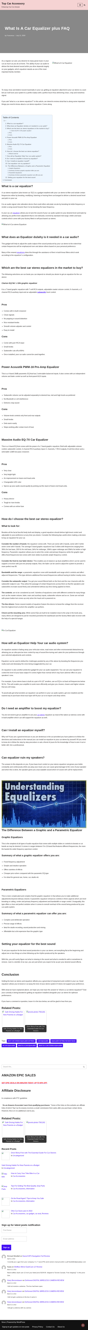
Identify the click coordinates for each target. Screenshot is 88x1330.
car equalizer (43, 1041)
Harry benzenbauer (14, 1291)
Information (30, 1189)
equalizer (16, 213)
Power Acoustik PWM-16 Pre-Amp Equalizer (22, 137)
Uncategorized (18, 1155)
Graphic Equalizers (14, 168)
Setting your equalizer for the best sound (21, 177)
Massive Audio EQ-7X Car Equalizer (19, 144)
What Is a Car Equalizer (27, 1045)
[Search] (84, 5)
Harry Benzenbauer (14, 1280)
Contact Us (50, 1327)
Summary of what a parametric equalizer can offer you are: (26, 175)
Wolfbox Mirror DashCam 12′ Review (28, 1267)
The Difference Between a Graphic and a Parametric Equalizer (29, 166)
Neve (4, 1322)
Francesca (10, 35)
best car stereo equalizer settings (21, 1041)
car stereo (41, 715)
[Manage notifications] (83, 1325)
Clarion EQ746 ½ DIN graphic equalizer (21, 130)
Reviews (45, 1214)
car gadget (30, 1214)
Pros (10, 133)
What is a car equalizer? (15, 123)
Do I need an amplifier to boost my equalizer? (22, 158)
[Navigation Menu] (80, 5)
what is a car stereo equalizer (50, 1045)
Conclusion (8, 180)
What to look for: (13, 153)
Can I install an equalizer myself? (18, 161)
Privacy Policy (37, 1327)
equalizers (21, 252)
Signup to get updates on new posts (15, 1327)
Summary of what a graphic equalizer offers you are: (24, 170)
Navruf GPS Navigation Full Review (36, 1256)
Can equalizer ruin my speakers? (19, 163)
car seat (38, 1214)
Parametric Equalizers (15, 173)
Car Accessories (19, 1176)
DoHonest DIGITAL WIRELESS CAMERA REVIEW (44, 1280)
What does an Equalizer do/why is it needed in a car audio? (27, 126)
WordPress (21, 1322)
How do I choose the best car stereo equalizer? (23, 151)
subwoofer (41, 292)
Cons (10, 135)
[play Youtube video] (44, 804)
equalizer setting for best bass (63, 1041)
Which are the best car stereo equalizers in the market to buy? (28, 128)
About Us (61, 1327)
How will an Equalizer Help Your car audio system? (24, 156)
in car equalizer (9, 1045)
